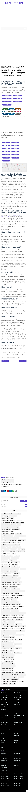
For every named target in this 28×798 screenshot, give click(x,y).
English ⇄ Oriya (4, 783)
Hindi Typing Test (5, 573)
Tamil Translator (5, 608)
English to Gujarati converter (8, 624)
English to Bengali (5, 617)
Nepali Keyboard (21, 591)
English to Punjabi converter (7, 648)
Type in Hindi (21, 677)
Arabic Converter (5, 727)
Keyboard (17, 95)
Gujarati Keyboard (6, 566)
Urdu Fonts (16, 765)
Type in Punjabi (20, 681)
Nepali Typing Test (15, 593)
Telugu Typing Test (6, 615)
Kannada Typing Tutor (6, 542)
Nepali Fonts (13, 591)
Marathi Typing (17, 544)
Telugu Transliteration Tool (19, 674)
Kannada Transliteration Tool (8, 663)
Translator (6, 101)
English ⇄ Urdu (17, 785)
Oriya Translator (5, 597)
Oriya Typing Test (14, 597)
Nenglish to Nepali (6, 522)
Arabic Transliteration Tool (7, 524)
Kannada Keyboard (14, 575)
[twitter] (5, 491)
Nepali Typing (18, 484)
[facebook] (2, 491)
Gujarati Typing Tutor (14, 538)
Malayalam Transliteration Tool (8, 666)
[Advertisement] (14, 16)
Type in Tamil (5, 683)
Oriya (15, 154)
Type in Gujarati (13, 677)
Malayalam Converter (6, 580)
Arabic (6, 160)
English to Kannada (6, 628)
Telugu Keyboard (12, 613)
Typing (7, 95)
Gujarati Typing (5, 538)
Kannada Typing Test (16, 577)
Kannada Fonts (5, 575)
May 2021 (14, 506)
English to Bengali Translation (17, 617)
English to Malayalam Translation (8, 633)
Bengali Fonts (5, 560)
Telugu (15, 151)
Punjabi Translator (15, 602)
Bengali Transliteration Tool (17, 615)
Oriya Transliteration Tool (7, 670)
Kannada (6, 151)
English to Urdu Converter (7, 535)
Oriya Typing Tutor (13, 549)
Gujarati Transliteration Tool (8, 659)
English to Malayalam (20, 630)
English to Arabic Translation (8, 533)
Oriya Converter (5, 595)
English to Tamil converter (7, 652)
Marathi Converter (17, 584)
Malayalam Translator (17, 582)
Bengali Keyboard (13, 560)
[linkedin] (10, 491)
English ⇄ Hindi (4, 773)
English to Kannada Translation (18, 628)
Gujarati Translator (15, 566)
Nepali (6, 157)
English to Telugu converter (7, 657)
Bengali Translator (6, 562)
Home (2, 66)
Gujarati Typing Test (6, 569)
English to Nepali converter (7, 479)
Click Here (21, 357)
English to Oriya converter (7, 644)
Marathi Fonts (5, 586)
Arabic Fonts (4, 767)
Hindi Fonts (22, 569)
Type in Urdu (12, 553)
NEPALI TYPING (14, 3)
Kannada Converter (15, 573)
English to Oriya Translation (7, 641)
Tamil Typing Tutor (6, 610)
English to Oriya (18, 639)
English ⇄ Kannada (18, 778)
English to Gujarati (19, 619)
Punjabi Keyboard (5, 602)
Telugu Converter (15, 610)
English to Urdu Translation (19, 535)
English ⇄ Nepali (17, 783)
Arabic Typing (17, 524)
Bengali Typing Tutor (6, 529)
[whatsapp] (13, 491)
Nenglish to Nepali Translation (17, 522)
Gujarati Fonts (14, 564)
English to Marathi (20, 635)
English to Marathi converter (7, 639)
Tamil (15, 148)
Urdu (15, 157)
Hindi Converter (15, 569)
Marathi (15, 142)
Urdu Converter (17, 724)
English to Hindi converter (20, 626)
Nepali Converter (5, 591)
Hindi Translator (13, 571)
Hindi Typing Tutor (13, 540)
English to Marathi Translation (8, 637)
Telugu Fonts (4, 613)
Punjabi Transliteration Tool (7, 672)
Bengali (15, 145)
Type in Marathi (5, 681)
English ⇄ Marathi (5, 780)
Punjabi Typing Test (6, 604)
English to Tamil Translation (7, 650)
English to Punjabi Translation (8, 646)
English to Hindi (18, 624)
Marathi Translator (6, 588)
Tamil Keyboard (20, 606)
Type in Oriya (13, 681)
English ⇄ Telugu (5, 778)
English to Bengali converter (7, 619)
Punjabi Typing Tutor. (19, 672)
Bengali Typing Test (15, 562)
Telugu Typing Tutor (21, 551)
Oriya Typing (4, 549)
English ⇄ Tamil (4, 776)
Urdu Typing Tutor (6, 558)
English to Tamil (18, 648)
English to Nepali (9, 477)
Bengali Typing (15, 527)
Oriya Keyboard (20, 595)
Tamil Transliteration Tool (7, 674)
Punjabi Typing (21, 549)
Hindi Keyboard (5, 571)
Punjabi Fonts (14, 599)
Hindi (6, 142)
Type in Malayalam (14, 679)
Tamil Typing (4, 551)
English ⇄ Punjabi (5, 785)
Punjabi (6, 145)
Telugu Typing (12, 551)
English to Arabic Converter (7, 531)
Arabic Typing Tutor (6, 527)
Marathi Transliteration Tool (7, 668)
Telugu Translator (21, 613)
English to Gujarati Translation (8, 621)
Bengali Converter (15, 558)
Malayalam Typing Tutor (7, 544)
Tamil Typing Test (14, 608)
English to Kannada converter (8, 630)
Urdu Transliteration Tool (7, 555)
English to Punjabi (18, 644)
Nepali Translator (5, 593)
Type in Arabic (5, 553)
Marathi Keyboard (13, 586)
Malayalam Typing (16, 542)
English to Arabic (15, 529)
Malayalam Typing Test (6, 584)
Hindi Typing (4, 540)
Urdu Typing (16, 555)
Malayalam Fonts (16, 580)
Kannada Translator (6, 577)
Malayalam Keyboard (6, 582)
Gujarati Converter (6, 564)
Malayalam (6, 154)
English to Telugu (17, 652)
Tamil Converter (5, 606)
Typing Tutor (7, 98)
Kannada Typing (21, 540)
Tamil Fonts (12, 606)
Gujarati (6, 148)
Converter (17, 101)
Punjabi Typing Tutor (16, 604)
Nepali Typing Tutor (16, 547)
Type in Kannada (5, 679)
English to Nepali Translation (8, 482)
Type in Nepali (8, 66)
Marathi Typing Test (15, 588)
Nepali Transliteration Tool (7, 484)
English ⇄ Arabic (4, 788)
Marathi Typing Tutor (6, 547)
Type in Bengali (5, 677)
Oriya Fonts (12, 595)
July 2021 (14, 504)
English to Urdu (19, 533)
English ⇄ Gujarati (18, 780)
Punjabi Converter (5, 599)
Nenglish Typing (18, 520)
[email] (16, 491)
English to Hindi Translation (7, 626)
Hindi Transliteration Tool (7, 661)
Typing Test (18, 98)
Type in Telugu (12, 683)
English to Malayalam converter (8, 635)
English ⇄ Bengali (18, 773)
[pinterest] (8, 491)
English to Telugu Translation (8, 655)
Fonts (6, 104)
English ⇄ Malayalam (18, 776)
